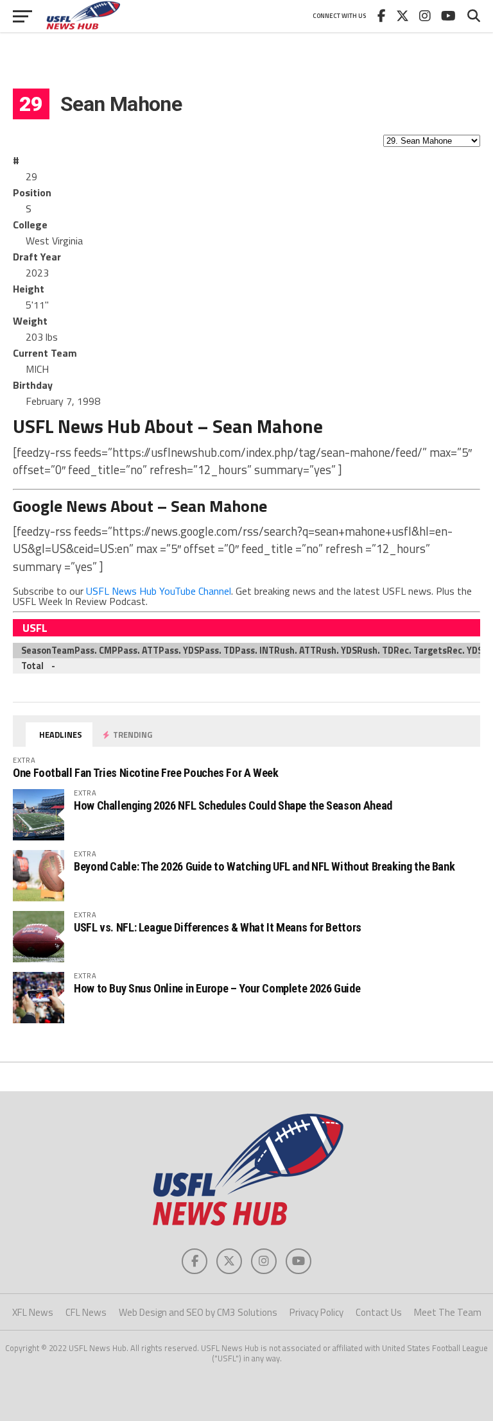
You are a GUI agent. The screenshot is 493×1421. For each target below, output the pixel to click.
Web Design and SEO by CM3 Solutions (198, 1312)
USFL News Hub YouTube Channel (158, 591)
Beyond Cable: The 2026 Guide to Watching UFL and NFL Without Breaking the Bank (264, 866)
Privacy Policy (316, 1312)
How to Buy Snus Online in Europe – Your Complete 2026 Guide (217, 988)
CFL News (86, 1312)
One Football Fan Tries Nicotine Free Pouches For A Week (146, 772)
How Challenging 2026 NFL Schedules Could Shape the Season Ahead (233, 805)
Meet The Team (447, 1312)
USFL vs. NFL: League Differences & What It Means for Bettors (217, 927)
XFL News (32, 1312)
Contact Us (379, 1312)
